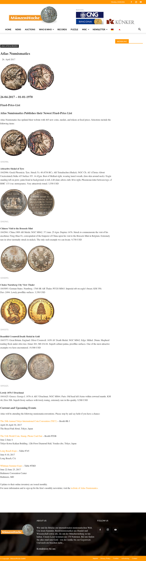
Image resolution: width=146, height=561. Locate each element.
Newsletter (99, 29)
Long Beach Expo (8, 450)
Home (8, 29)
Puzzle (74, 29)
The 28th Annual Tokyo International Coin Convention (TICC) (28, 421)
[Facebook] (131, 2)
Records (62, 29)
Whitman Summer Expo (11, 465)
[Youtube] (141, 2)
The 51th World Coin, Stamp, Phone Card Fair (21, 435)
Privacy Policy (105, 558)
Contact (134, 558)
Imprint (95, 558)
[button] (139, 29)
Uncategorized (9, 46)
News (18, 29)
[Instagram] (136, 2)
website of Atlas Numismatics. (84, 487)
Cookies (116, 558)
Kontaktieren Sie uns (46, 548)
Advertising (125, 558)
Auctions (30, 29)
